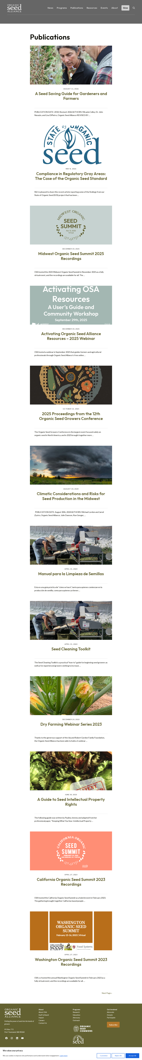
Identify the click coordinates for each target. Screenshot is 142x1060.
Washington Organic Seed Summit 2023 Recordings (71, 962)
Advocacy (76, 1018)
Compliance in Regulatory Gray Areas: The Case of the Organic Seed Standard (71, 176)
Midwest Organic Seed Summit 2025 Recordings (71, 256)
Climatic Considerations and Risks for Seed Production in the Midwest (71, 496)
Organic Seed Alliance (14, 8)
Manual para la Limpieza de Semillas (71, 573)
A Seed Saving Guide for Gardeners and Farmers (71, 96)
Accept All (132, 1056)
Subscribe (113, 1025)
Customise (103, 1056)
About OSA (43, 1012)
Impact (41, 1018)
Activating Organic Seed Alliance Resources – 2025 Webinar (71, 336)
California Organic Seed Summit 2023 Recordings (71, 882)
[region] (71, 1053)
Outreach (76, 1020)
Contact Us (43, 1023)
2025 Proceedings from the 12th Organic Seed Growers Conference (71, 416)
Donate (110, 1015)
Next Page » (107, 993)
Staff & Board (44, 1015)
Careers (41, 1020)
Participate (111, 1018)
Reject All (118, 1056)
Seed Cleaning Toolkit (71, 648)
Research (76, 1012)
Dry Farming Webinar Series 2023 (71, 724)
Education (76, 1015)
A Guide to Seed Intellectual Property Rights (71, 802)
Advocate (110, 1012)
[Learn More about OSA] (83, 1032)
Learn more (63, 1056)
